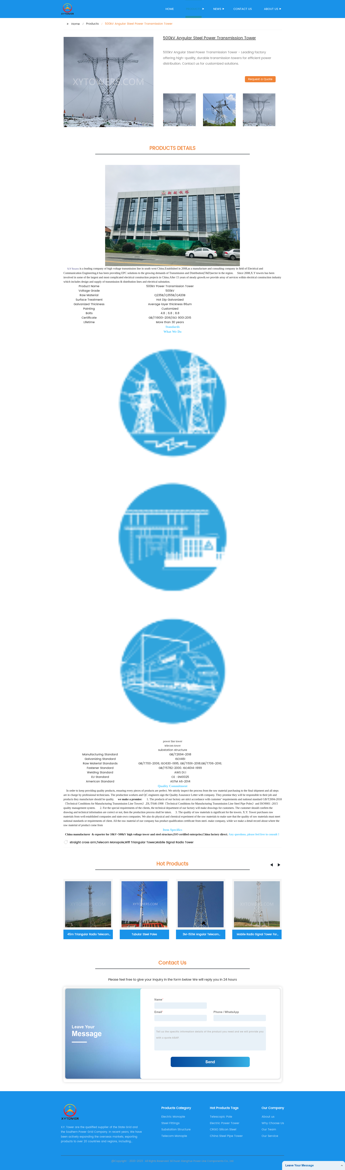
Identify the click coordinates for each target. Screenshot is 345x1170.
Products (193, 9)
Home (169, 9)
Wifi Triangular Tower (140, 842)
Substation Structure (176, 1129)
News (217, 9)
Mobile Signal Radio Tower (175, 842)
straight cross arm (83, 842)
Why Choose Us (273, 1123)
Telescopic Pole (221, 1117)
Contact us (242, 9)
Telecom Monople (174, 1136)
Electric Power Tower (224, 1123)
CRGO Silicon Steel (223, 1129)
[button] (271, 864)
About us (271, 9)
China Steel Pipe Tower (226, 1136)
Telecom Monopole (110, 842)
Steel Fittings (170, 1123)
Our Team (269, 1129)
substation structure (172, 750)
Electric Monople (173, 1117)
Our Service (270, 1136)
